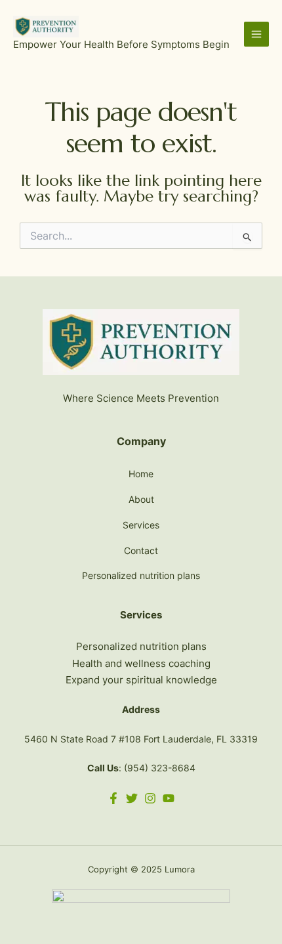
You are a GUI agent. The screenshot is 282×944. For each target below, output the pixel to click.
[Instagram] (150, 798)
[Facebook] (113, 798)
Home (141, 473)
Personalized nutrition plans (141, 575)
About (141, 499)
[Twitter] (132, 798)
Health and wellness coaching (141, 663)
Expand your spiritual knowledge (141, 680)
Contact (141, 550)
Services (141, 524)
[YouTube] (168, 798)
